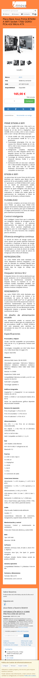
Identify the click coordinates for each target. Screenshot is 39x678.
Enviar (26, 635)
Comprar (29, 101)
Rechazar (13, 666)
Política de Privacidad (23, 627)
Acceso (16, 14)
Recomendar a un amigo (24, 115)
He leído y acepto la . (17, 631)
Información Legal (26, 641)
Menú (7, 14)
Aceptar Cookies (22, 666)
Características (8, 115)
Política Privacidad (8, 643)
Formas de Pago (26, 645)
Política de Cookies (30, 675)
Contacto (26, 14)
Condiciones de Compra (10, 645)
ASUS (20, 77)
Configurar (5, 666)
